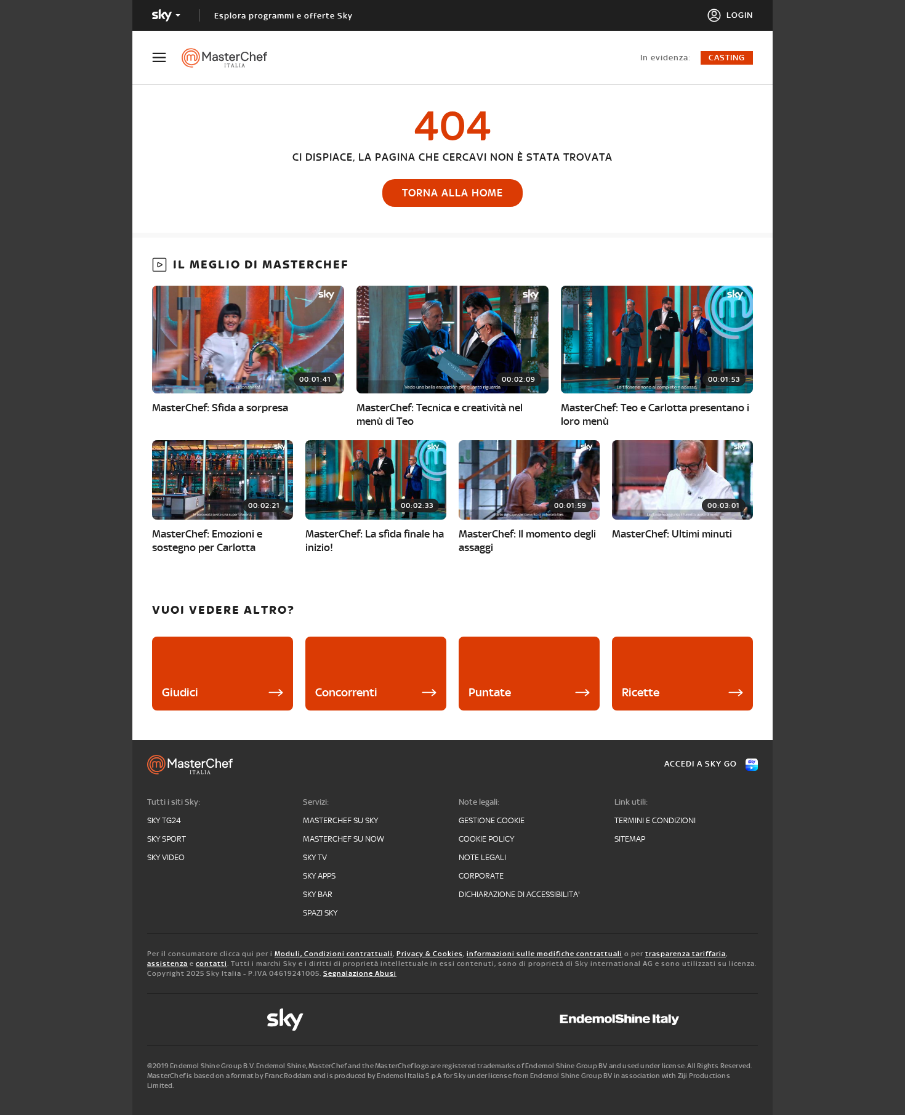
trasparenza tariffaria (685, 953)
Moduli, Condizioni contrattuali (334, 953)
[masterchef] (231, 58)
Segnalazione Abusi (359, 973)
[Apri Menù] (167, 57)
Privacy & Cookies (429, 953)
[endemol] (620, 1019)
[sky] (285, 1019)
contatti (211, 963)
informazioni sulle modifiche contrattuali (544, 953)
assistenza (167, 963)
